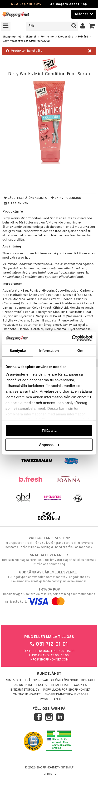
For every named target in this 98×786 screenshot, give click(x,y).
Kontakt (88, 680)
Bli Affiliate (60, 685)
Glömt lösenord (64, 680)
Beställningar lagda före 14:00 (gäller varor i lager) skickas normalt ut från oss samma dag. (49, 559)
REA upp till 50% (26, 4)
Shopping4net (11, 37)
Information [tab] (49, 351)
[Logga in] (82, 26)
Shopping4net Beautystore (66, 695)
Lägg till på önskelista (27, 198)
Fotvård (83, 37)
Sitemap (67, 768)
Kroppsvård (66, 37)
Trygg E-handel (50, 699)
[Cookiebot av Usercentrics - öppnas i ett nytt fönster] (72, 338)
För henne (47, 37)
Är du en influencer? (31, 685)
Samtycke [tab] (18, 351)
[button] (92, 26)
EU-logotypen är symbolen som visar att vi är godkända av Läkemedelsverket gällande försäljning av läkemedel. (49, 576)
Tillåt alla (49, 430)
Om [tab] (80, 351)
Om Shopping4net (27, 695)
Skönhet (30, 37)
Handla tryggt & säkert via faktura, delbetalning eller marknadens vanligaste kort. (49, 595)
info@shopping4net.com (49, 660)
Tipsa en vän (18, 203)
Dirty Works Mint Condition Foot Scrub (25, 41)
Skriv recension (67, 198)
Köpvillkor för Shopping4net (67, 690)
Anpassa (46, 444)
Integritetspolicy (24, 690)
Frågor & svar (36, 680)
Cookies (80, 685)
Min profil (14, 680)
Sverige (48, 774)
